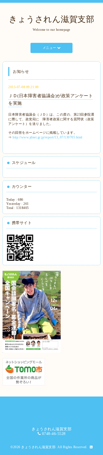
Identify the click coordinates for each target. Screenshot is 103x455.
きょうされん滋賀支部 (51, 19)
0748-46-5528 (54, 434)
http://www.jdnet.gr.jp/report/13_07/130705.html (47, 137)
